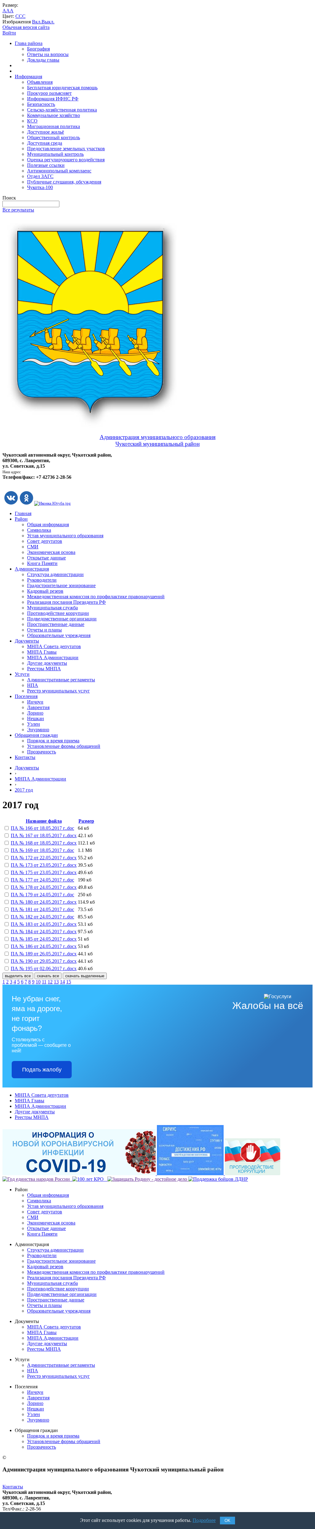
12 (50, 981)
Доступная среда (44, 143)
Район (21, 519)
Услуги (22, 674)
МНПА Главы (42, 652)
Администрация (32, 568)
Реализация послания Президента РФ (66, 602)
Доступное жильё (45, 132)
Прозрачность (41, 751)
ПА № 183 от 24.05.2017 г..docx (44, 924)
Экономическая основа (51, 552)
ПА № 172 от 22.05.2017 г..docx (44, 857)
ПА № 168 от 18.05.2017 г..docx (44, 842)
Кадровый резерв (45, 591)
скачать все (48, 976)
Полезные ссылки (46, 165)
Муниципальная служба (52, 607)
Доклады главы (43, 60)
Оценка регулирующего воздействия (66, 159)
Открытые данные (46, 557)
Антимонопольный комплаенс (59, 170)
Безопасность (41, 104)
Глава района (28, 43)
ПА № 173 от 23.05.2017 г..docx (44, 865)
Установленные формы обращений (63, 746)
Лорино (35, 713)
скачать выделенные (84, 976)
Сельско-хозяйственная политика (62, 109)
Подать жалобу (42, 1070)
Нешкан (35, 718)
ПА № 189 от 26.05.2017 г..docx (44, 953)
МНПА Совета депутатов (54, 646)
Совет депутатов (44, 541)
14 (62, 981)
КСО (32, 120)
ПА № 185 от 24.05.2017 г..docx (44, 939)
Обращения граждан (36, 735)
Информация (28, 76)
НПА (32, 685)
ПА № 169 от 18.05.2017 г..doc (42, 850)
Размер (86, 821)
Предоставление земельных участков (66, 148)
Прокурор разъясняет (49, 93)
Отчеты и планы (44, 629)
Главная (23, 513)
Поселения (26, 696)
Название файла (44, 821)
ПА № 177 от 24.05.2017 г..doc (42, 879)
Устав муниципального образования (65, 535)
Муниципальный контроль (55, 154)
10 (38, 981)
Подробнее (204, 1520)
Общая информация (48, 524)
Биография (38, 48)
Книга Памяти (42, 563)
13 (56, 981)
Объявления (40, 82)
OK (227, 1520)
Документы (27, 640)
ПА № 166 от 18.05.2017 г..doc (42, 828)
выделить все (18, 976)
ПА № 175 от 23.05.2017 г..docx (44, 872)
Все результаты (18, 209)
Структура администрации (55, 574)
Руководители (42, 580)
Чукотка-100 (40, 187)
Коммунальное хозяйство (53, 115)
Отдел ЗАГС (40, 176)
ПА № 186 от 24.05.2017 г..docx (44, 946)
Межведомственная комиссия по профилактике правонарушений (96, 596)
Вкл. (37, 21)
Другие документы (47, 663)
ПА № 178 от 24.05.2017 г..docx (44, 887)
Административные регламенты (61, 679)
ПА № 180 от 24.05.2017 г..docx (44, 902)
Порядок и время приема (53, 740)
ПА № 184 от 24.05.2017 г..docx (44, 931)
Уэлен (33, 724)
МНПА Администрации (52, 657)
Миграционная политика (53, 126)
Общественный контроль (53, 137)
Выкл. (48, 21)
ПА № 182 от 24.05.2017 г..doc (42, 916)
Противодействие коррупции (58, 613)
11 (44, 981)
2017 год (24, 790)
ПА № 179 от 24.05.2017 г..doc (42, 894)
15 (68, 981)
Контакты (25, 757)
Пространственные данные (55, 624)
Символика (39, 530)
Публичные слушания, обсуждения (64, 181)
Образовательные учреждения (58, 635)
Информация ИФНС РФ (52, 98)
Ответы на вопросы (48, 54)
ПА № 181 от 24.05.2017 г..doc (42, 909)
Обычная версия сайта (26, 27)
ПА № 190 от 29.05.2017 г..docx (44, 961)
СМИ (32, 546)
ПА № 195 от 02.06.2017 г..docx (44, 968)
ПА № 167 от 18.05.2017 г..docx (44, 835)
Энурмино (38, 729)
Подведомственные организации (62, 618)
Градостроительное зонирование (61, 585)
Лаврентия (38, 707)
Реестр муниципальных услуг (58, 690)
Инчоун (35, 701)
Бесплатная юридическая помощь (62, 87)
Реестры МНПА (44, 668)
